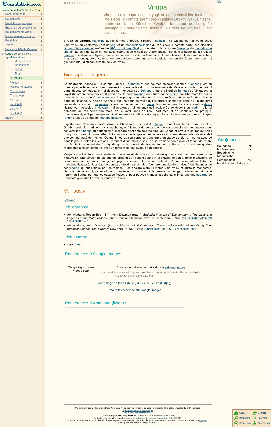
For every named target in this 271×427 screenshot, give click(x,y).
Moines (14, 82)
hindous (86, 130)
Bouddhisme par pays (18, 23)
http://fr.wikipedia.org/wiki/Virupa (137, 410)
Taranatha (133, 83)
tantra (83, 97)
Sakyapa (183, 48)
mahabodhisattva (111, 117)
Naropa (19, 69)
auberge (201, 174)
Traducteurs (17, 95)
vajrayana (101, 104)
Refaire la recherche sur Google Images (134, 290)
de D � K (16, 104)
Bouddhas (11, 40)
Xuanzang (194, 83)
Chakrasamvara (104, 97)
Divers (9, 117)
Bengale (183, 90)
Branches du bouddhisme (20, 27)
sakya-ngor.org (175, 267)
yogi (113, 45)
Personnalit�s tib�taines (21, 49)
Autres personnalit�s (18, 53)
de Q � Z (16, 113)
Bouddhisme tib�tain (18, 31)
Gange (158, 124)
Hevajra (103, 107)
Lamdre (69, 55)
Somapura (147, 90)
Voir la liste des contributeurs (137, 413)
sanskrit (98, 40)
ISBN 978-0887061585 (182, 228)
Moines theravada (21, 86)
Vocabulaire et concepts (20, 36)
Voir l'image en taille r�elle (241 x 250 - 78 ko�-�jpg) (134, 283)
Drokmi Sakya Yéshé (78, 48)
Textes (9, 45)
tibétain (160, 40)
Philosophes (17, 91)
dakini (208, 104)
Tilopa (18, 73)
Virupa (79, 244)
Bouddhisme (13, 19)
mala (150, 104)
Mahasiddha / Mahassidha (23, 63)
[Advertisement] (83, 13)
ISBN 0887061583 (155, 228)
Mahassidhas (18, 57)
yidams (74, 167)
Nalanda (139, 94)
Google (203, 420)
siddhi (195, 107)
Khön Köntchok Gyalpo (126, 48)
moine (174, 94)
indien (147, 45)
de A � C (16, 100)
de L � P (16, 108)
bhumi (69, 117)
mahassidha (134, 45)
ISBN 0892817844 (192, 218)
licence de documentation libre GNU (156, 418)
